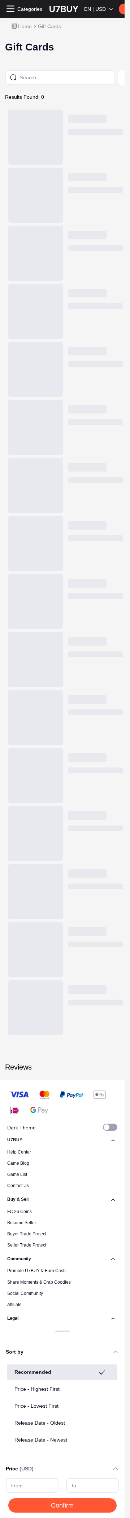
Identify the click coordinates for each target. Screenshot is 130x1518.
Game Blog (18, 1163)
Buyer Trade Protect (26, 1233)
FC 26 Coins (19, 1211)
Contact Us (18, 1185)
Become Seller (21, 1222)
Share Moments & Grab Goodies (39, 1282)
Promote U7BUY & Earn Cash (36, 1270)
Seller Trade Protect (26, 1245)
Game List (17, 1174)
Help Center (19, 1152)
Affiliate (14, 1304)
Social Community (25, 1293)
